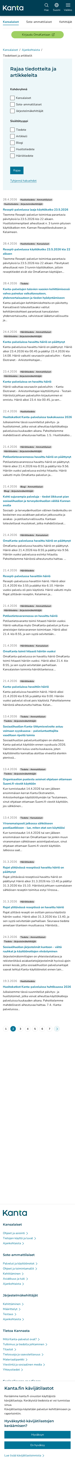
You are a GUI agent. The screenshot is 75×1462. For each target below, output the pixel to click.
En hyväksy (37, 1445)
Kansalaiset (10, 50)
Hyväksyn (37, 1435)
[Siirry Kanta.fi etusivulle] (15, 1213)
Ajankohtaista (31, 50)
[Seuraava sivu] (57, 1029)
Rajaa (16, 170)
